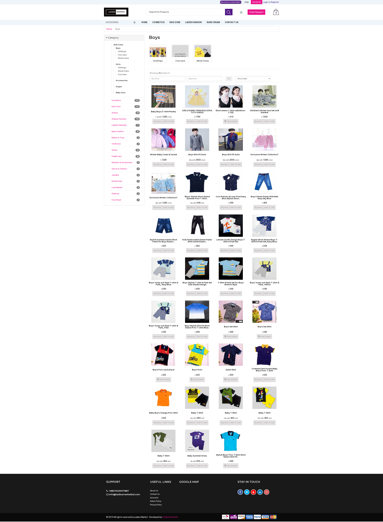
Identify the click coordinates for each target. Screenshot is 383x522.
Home (109, 29)
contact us (231, 22)
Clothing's (122, 51)
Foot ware (122, 55)
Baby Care (120, 92)
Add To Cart (168, 121)
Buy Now (157, 121)
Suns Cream (213, 22)
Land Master (125, 187)
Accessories (121, 80)
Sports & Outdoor (125, 169)
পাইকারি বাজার (125, 144)
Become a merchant (230, 2)
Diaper (119, 86)
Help (247, 2)
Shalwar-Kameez (125, 119)
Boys (118, 48)
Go (229, 79)
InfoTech (173, 517)
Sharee (125, 113)
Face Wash (125, 200)
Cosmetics (158, 22)
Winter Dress (123, 58)
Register (275, 2)
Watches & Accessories (125, 162)
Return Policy (155, 501)
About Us (154, 491)
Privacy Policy (156, 505)
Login (265, 2)
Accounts (154, 498)
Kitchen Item (125, 181)
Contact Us (155, 494)
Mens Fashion (125, 131)
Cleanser (125, 193)
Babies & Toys (125, 137)
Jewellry (125, 175)
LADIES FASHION (193, 22)
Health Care (125, 156)
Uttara (165, 517)
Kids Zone (175, 22)
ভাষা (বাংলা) (256, 2)
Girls (118, 64)
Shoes (125, 150)
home (144, 22)
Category (113, 37)
